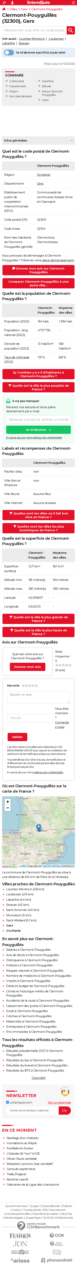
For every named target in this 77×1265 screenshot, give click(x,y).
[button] (38, 828)
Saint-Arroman (16, 910)
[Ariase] (20, 1260)
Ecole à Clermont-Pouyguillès (27, 1011)
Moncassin (14, 915)
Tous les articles (32, 1210)
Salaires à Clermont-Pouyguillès (28, 950)
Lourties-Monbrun (32, 39)
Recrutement (58, 1210)
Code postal (16, 81)
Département (17, 86)
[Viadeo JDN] (57, 1252)
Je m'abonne (36, 430)
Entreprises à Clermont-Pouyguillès (31, 1026)
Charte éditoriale (50, 1206)
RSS (45, 1210)
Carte (45, 100)
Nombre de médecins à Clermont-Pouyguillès (38, 976)
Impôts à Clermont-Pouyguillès (28, 981)
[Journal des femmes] (20, 1235)
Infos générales (15, 140)
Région (13, 91)
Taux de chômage (16, 357)
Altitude (46, 86)
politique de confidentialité (48, 772)
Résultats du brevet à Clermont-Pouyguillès (36, 1065)
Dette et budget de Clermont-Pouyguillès (35, 986)
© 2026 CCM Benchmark (58, 1217)
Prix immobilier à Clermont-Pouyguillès (34, 1032)
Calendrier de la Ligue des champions (33, 1184)
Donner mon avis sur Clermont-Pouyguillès (40, 270)
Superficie (48, 81)
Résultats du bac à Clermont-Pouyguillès (34, 1060)
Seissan (24, 43)
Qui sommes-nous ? (17, 1206)
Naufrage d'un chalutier (23, 1138)
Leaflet (23, 866)
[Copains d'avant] (20, 1252)
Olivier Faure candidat (22, 1159)
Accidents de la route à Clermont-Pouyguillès (37, 1000)
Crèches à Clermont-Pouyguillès (29, 1016)
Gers (24, 9)
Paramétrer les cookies (45, 1213)
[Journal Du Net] (20, 1244)
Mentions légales (13, 1217)
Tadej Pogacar (16, 1174)
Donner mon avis (27, 667)
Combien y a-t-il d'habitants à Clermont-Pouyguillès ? (40, 374)
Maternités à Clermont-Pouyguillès (30, 1021)
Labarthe (8, 43)
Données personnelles (17, 1213)
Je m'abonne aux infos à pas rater (41, 52)
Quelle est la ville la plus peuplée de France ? (40, 387)
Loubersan (56, 39)
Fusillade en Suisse (20, 1148)
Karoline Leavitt (17, 1179)
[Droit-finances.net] (57, 1244)
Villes (13, 9)
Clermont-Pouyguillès (46, 9)
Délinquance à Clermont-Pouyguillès (32, 960)
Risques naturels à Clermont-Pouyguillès (34, 970)
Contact (16, 1210)
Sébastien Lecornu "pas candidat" (30, 1164)
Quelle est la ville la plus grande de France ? (40, 619)
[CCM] (57, 1235)
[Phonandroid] (57, 1260)
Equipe (35, 1206)
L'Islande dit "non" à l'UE (23, 1153)
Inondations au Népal (22, 1143)
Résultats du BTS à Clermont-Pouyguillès (35, 1070)
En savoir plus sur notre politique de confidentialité (34, 437)
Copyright (39, 1078)
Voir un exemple (59, 1102)
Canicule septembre (21, 1169)
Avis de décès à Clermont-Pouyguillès (32, 955)
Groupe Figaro (33, 1217)
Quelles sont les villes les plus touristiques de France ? (40, 528)
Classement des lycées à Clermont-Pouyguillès (39, 1006)
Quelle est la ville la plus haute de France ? (40, 632)
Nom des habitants (20, 96)
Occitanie (43, 175)
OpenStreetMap (51, 866)
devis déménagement (58, 260)
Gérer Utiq (66, 1213)
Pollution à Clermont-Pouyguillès (29, 965)
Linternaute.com (20, 1102)
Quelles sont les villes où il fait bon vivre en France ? (40, 515)
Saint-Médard (15, 920)
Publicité (67, 1206)
